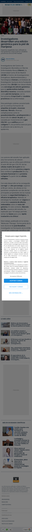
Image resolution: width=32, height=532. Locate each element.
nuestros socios (24, 239)
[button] (16, 276)
